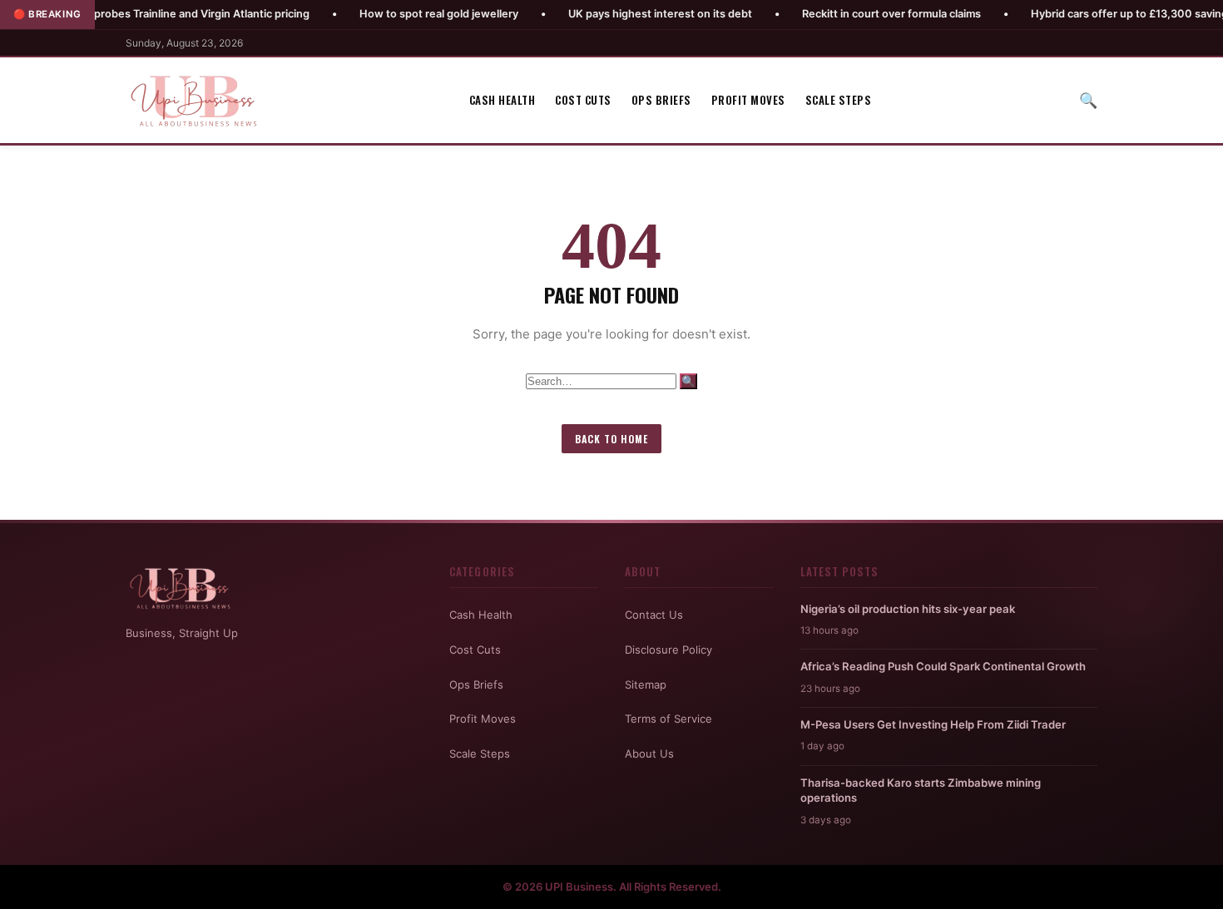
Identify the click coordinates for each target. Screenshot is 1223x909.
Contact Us (654, 614)
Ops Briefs (661, 99)
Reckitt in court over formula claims (849, 13)
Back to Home (611, 439)
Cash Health (502, 99)
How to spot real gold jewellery (397, 13)
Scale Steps (838, 99)
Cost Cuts (583, 99)
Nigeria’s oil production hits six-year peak (907, 608)
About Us (649, 753)
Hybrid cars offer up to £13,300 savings (1090, 13)
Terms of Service (668, 718)
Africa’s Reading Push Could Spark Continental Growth (943, 666)
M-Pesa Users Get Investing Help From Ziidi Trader (933, 724)
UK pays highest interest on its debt (619, 13)
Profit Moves (748, 99)
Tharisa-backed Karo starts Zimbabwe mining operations (920, 790)
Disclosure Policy (668, 649)
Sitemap (645, 684)
